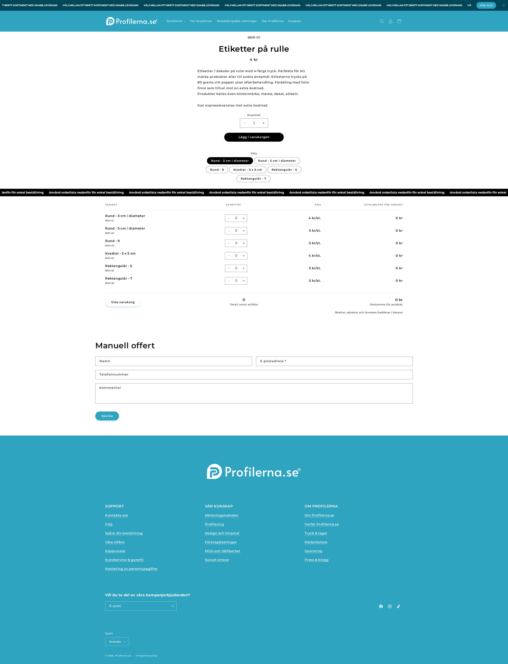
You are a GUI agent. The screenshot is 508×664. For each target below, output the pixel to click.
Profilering (214, 524)
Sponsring (313, 551)
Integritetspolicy (146, 655)
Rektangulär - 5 (284, 169)
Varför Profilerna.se (322, 524)
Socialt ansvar (217, 560)
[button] (176, 21)
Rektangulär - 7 (253, 178)
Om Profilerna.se (319, 515)
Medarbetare (316, 542)
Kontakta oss (116, 515)
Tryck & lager (316, 533)
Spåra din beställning (124, 533)
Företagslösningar (221, 542)
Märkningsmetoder (222, 515)
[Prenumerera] (172, 606)
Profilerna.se (123, 655)
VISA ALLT (486, 5)
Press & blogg (316, 560)
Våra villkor (115, 542)
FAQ (109, 524)
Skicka (107, 416)
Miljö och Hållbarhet (223, 551)
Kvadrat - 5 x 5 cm (247, 169)
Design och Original (222, 533)
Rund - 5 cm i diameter (277, 161)
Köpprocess (115, 551)
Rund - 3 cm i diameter (230, 161)
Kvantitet (254, 115)
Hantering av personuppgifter (131, 569)
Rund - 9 (217, 169)
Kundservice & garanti (124, 560)
